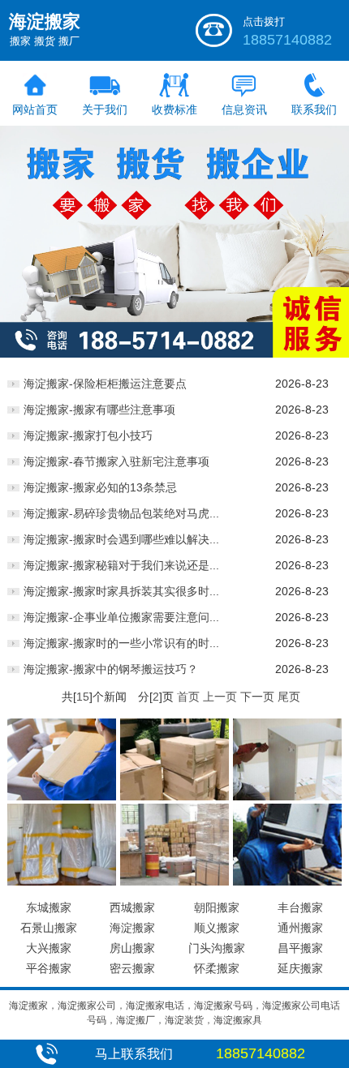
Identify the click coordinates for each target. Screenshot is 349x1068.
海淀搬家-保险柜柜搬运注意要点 (105, 383)
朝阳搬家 (216, 907)
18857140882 (287, 40)
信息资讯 (244, 109)
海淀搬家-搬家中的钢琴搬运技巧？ (111, 669)
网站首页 (35, 109)
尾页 (289, 696)
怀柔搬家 (216, 968)
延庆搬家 (300, 968)
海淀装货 (184, 1020)
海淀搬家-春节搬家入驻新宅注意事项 (116, 461)
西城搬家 (132, 907)
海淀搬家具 (237, 1020)
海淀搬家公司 (87, 1005)
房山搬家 (132, 947)
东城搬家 (48, 907)
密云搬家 (132, 968)
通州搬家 (300, 927)
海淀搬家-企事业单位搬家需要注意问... (121, 617)
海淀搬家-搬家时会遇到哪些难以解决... (121, 539)
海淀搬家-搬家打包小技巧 (88, 435)
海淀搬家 (132, 927)
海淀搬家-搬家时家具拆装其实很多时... (121, 591)
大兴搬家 (48, 947)
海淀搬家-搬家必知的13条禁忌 (100, 487)
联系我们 (314, 109)
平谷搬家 (48, 968)
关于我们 (104, 109)
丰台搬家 (300, 907)
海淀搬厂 (135, 1020)
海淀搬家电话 (155, 1005)
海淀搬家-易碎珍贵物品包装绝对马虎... (121, 513)
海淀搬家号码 (223, 1005)
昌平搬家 (300, 947)
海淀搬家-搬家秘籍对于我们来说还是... (121, 565)
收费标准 (174, 109)
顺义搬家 (216, 927)
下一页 (257, 696)
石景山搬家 (48, 927)
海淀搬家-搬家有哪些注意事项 (99, 409)
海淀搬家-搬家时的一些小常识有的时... (121, 643)
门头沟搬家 (216, 947)
